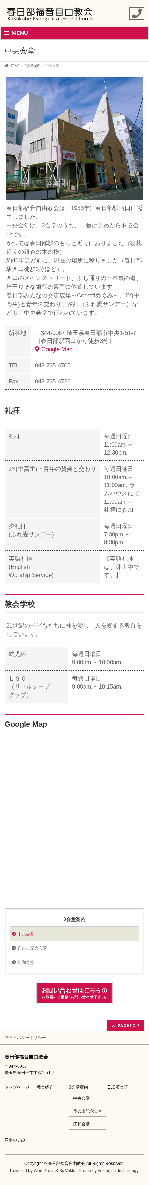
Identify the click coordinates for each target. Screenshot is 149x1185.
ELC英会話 (117, 1087)
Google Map (56, 349)
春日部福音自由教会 (66, 1163)
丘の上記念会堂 (32, 948)
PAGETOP (128, 1025)
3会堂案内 (74, 919)
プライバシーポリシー (25, 1037)
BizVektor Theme (75, 1170)
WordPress (44, 1170)
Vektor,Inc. (107, 1170)
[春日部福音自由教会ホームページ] (50, 14)
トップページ (17, 1087)
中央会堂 (26, 934)
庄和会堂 (26, 962)
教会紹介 (45, 1087)
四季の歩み (15, 1140)
